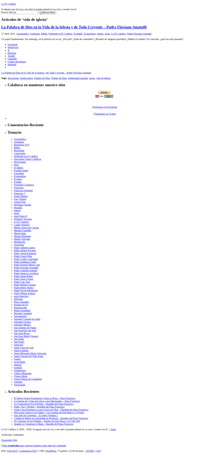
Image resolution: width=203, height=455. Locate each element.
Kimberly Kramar (23, 219)
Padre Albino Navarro (25, 250)
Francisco (19, 187)
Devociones (20, 162)
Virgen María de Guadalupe (28, 379)
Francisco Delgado (23, 190)
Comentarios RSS (28, 451)
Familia (17, 182)
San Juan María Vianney (26, 336)
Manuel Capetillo (22, 230)
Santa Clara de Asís (23, 347)
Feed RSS (12, 451)
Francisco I (19, 193)
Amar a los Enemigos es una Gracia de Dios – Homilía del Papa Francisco (51, 409)
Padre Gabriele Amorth (25, 270)
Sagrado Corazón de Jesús (27, 319)
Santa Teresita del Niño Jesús (28, 356)
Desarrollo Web (9, 440)
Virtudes (18, 382)
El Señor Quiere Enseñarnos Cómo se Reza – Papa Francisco (44, 398)
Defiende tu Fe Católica (60, 33)
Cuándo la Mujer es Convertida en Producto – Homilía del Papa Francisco (51, 418)
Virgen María (20, 376)
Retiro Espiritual (22, 310)
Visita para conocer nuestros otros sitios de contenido (33, 445)
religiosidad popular (78, 78)
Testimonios (20, 370)
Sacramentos (20, 316)
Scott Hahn (19, 362)
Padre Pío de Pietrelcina (26, 290)
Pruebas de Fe (21, 304)
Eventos (18, 179)
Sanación (18, 344)
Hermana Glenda (22, 204)
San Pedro (19, 342)
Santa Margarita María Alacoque (30, 353)
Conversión (20, 153)
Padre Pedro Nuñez (23, 287)
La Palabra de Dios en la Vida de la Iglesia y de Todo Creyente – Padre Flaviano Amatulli (74, 27)
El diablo (78, 33)
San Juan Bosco (22, 333)
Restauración (20, 307)
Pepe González (21, 302)
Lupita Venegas (21, 224)
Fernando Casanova (24, 184)
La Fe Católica (8, 4)
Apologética (23, 33)
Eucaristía (19, 173)
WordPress (50, 451)
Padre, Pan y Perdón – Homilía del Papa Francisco (39, 406)
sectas (92, 78)
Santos (17, 359)
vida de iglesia (103, 78)
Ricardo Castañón (23, 313)
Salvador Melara (22, 324)
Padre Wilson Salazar (24, 293)
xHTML (90, 451)
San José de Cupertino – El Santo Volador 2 (36, 415)
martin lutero (26, 78)
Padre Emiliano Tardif (25, 262)
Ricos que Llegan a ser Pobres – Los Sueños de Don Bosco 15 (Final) (49, 412)
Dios (16, 164)
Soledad (18, 367)
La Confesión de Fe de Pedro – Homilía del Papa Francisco (43, 404)
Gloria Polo (20, 202)
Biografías (19, 150)
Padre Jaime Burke (23, 276)
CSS (98, 451)
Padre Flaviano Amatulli (139, 33)
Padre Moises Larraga (25, 284)
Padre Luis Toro (22, 282)
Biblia (44, 33)
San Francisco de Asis (25, 330)
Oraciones (19, 244)
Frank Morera (21, 196)
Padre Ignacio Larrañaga (26, 273)
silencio (18, 364)
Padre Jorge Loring (23, 279)
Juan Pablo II (20, 216)
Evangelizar (90, 33)
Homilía (18, 207)
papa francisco (21, 296)
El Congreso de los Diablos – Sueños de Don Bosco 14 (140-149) (47, 421)
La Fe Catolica (118, 33)
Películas (18, 299)
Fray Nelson (20, 199)
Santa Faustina (21, 350)
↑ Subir (112, 429)
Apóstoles (35, 33)
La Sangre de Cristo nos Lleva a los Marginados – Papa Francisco (47, 401)
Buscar (4, 12)
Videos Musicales (23, 373)
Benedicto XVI (21, 144)
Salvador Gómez (22, 322)
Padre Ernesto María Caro (27, 264)
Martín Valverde (22, 239)
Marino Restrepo (22, 236)
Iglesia (100, 33)
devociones (13, 78)
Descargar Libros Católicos (27, 159)
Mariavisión (20, 233)
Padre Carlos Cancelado (26, 259)
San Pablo (19, 339)
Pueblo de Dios (59, 78)
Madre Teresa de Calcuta (26, 227)
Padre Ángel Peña (23, 256)
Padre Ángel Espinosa (25, 253)
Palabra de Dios (42, 78)
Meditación (19, 242)
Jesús (107, 33)
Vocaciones (19, 384)
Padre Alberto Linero (24, 247)
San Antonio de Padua (25, 327)
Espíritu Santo (21, 170)
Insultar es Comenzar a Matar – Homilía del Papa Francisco (43, 424)
